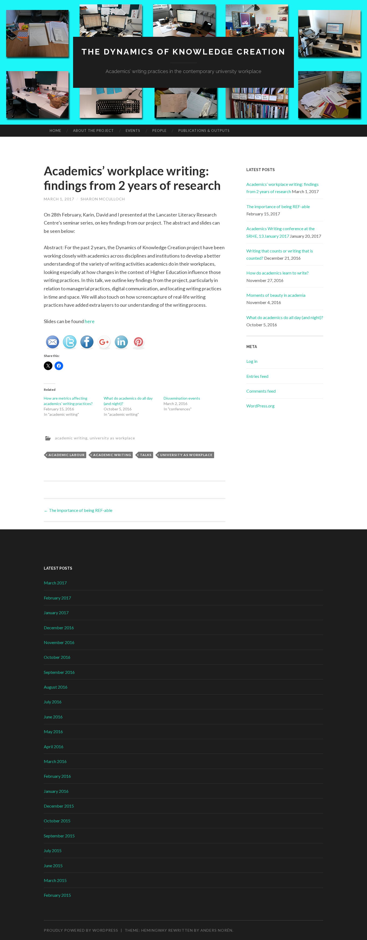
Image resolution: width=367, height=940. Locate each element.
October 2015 (57, 820)
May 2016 (53, 731)
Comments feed (261, 390)
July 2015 (53, 850)
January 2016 (56, 791)
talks (146, 455)
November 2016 (59, 642)
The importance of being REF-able (78, 510)
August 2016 (55, 686)
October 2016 (57, 657)
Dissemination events (182, 398)
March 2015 (55, 880)
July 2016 (53, 701)
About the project (93, 130)
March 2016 (55, 761)
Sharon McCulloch (103, 199)
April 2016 (53, 746)
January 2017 (56, 612)
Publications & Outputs (204, 130)
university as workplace (112, 437)
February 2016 (57, 776)
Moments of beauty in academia (275, 295)
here (90, 321)
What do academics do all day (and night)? (284, 317)
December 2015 (59, 805)
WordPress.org (260, 405)
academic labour (67, 455)
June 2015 (53, 865)
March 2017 (55, 582)
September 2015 (59, 835)
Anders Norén (216, 930)
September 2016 (59, 672)
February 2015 (57, 895)
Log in (251, 361)
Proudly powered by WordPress (81, 930)
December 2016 (59, 627)
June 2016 (53, 716)
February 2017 (57, 597)
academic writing (71, 437)
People (159, 130)
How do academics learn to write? (277, 272)
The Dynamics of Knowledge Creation (183, 51)
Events (133, 130)
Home (55, 130)
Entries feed (257, 376)
